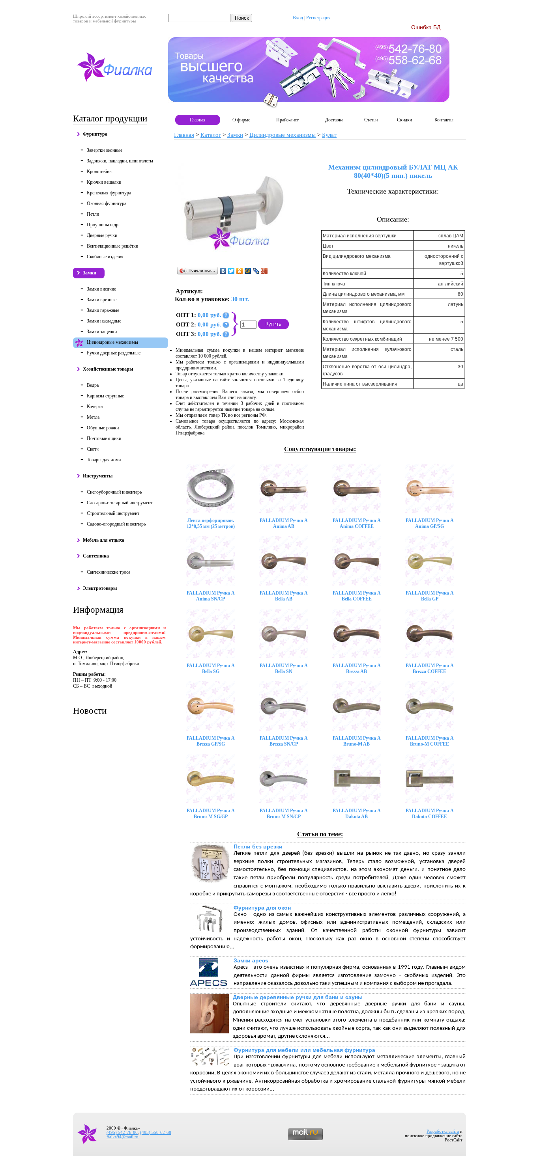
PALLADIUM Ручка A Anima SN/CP (211, 596)
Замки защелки (102, 331)
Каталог (210, 135)
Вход (298, 18)
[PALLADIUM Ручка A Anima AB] (283, 488)
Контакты (443, 120)
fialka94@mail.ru (122, 1137)
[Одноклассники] (240, 271)
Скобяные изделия (105, 256)
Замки (89, 273)
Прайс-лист (287, 120)
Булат (329, 135)
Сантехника (96, 556)
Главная (198, 120)
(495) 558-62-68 (155, 1132)
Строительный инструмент (113, 513)
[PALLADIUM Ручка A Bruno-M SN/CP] (283, 778)
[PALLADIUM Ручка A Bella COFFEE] (356, 560)
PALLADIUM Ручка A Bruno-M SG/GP (211, 813)
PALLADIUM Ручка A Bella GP (430, 596)
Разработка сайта (443, 1131)
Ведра (93, 385)
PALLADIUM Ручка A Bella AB (284, 596)
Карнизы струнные (105, 396)
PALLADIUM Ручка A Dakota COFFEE (430, 813)
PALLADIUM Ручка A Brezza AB (357, 668)
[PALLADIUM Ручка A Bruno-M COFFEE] (429, 706)
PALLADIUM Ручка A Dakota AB (357, 813)
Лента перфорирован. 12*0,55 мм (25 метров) (211, 523)
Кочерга (95, 406)
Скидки (404, 120)
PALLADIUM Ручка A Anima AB (284, 523)
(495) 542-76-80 (122, 1132)
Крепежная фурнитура (109, 193)
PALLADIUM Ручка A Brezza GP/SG (211, 741)
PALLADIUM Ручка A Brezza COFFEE (430, 668)
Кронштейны (99, 171)
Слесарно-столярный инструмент (119, 502)
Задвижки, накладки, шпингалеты (120, 161)
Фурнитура (95, 134)
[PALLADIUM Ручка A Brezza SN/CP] (283, 706)
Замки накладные (104, 321)
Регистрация (318, 18)
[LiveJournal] (256, 271)
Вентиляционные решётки (112, 246)
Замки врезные (101, 299)
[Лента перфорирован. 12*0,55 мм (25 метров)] (210, 488)
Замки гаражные (103, 310)
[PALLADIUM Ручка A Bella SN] (283, 633)
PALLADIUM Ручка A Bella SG (211, 668)
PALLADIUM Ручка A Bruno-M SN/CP (284, 813)
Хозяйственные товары (108, 369)
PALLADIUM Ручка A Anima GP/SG (430, 523)
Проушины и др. (103, 224)
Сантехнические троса (108, 572)
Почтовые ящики (104, 438)
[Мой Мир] (248, 271)
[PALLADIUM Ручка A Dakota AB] (356, 778)
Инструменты (97, 476)
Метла (93, 417)
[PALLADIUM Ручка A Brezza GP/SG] (210, 706)
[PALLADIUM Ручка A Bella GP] (429, 560)
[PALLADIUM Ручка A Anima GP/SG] (429, 488)
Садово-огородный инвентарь (116, 524)
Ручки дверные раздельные (113, 353)
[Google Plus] (264, 271)
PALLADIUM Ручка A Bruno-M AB (357, 741)
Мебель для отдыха (103, 540)
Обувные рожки (103, 428)
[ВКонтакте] (223, 271)
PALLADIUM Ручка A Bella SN (284, 668)
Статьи (371, 120)
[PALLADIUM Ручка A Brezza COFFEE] (429, 633)
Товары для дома (104, 459)
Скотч (93, 449)
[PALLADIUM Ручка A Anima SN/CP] (210, 560)
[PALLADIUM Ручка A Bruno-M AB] (356, 706)
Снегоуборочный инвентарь (114, 492)
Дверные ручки (102, 235)
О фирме (241, 120)
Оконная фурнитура (106, 203)
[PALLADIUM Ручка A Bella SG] (210, 633)
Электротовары (100, 588)
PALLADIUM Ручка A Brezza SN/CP (284, 741)
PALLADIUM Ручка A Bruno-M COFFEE (430, 741)
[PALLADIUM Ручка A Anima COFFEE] (356, 488)
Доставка (334, 120)
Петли (93, 214)
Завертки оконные (104, 150)
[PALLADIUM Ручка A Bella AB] (283, 560)
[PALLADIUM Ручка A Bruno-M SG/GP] (210, 778)
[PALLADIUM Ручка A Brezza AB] (356, 633)
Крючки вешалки (104, 182)
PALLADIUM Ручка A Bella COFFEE (357, 596)
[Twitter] (231, 271)
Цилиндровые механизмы (112, 342)
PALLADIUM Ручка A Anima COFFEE (357, 523)
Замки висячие (101, 289)
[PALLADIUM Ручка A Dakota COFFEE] (429, 778)
